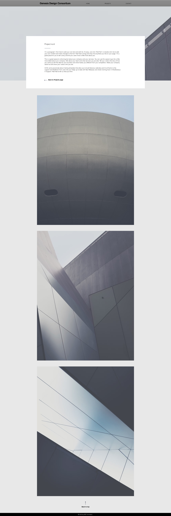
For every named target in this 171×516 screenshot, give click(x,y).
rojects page (59, 80)
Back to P (51, 80)
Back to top (85, 507)
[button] (85, 160)
